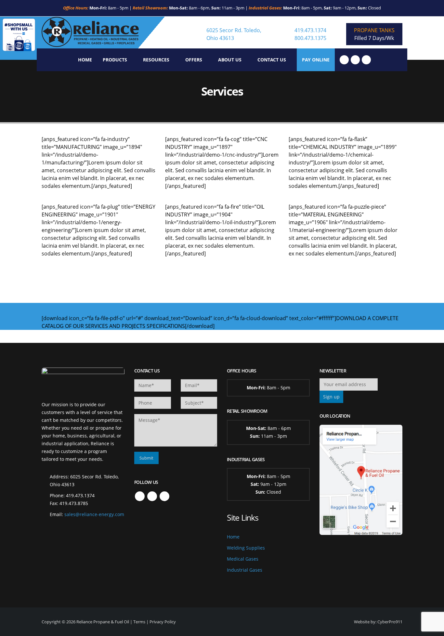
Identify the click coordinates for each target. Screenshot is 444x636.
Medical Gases (242, 559)
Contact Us (271, 60)
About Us (230, 60)
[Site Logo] (90, 32)
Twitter (152, 496)
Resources (156, 60)
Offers (193, 60)
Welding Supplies (246, 548)
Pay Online (316, 60)
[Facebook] (344, 59)
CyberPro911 (389, 622)
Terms (139, 622)
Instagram (164, 496)
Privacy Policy (163, 622)
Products (115, 60)
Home (85, 60)
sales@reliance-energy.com (94, 514)
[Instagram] (366, 59)
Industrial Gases (244, 570)
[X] (355, 59)
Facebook (140, 496)
